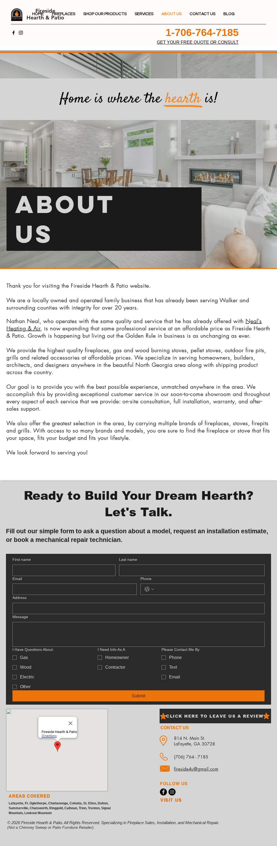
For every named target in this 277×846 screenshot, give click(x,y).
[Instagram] (21, 32)
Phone (145, 579)
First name (21, 559)
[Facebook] (13, 32)
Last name (128, 559)
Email (17, 579)
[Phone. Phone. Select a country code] (149, 589)
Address (19, 597)
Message (20, 617)
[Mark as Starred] (163, 716)
